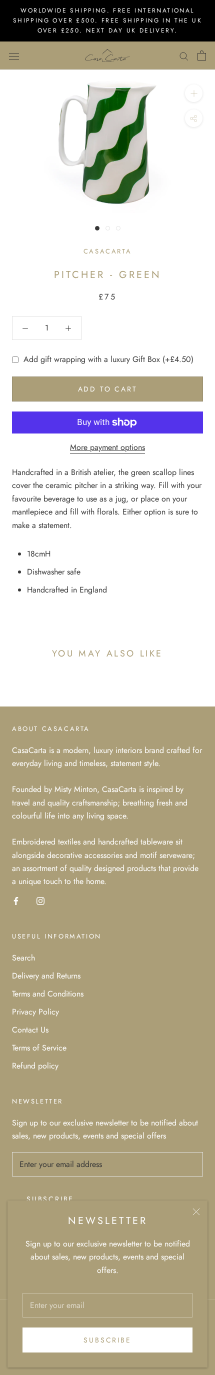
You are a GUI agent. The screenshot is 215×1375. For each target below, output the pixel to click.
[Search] (184, 55)
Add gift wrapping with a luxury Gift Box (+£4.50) (109, 359)
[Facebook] (16, 900)
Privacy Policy (35, 1012)
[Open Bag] (202, 55)
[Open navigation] (14, 56)
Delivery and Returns (46, 976)
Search (23, 958)
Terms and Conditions (48, 994)
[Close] (196, 1212)
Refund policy (35, 1066)
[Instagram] (40, 900)
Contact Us (30, 1030)
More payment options (107, 447)
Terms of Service (39, 1048)
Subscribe (107, 1340)
